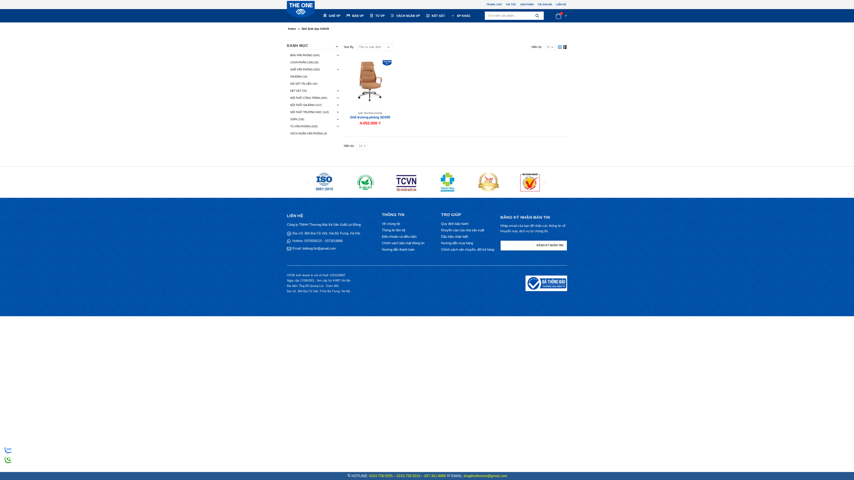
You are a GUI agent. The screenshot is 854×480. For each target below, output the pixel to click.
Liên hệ (561, 4)
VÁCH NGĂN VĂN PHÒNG (306, 133)
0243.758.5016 (408, 476)
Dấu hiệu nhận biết (454, 236)
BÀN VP (358, 16)
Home (292, 28)
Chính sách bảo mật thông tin (403, 243)
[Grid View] (560, 47)
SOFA (293, 119)
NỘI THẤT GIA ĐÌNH (302, 105)
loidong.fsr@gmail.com (319, 248)
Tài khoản (545, 4)
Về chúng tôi (391, 224)
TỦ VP (380, 16)
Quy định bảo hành (454, 224)
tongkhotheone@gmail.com (485, 476)
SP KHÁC (464, 16)
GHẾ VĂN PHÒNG (301, 69)
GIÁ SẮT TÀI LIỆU (301, 83)
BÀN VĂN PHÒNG (301, 55)
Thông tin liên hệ (393, 230)
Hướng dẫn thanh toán (398, 249)
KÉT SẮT (438, 16)
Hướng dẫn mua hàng (457, 243)
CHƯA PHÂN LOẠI (301, 62)
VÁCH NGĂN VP (408, 16)
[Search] (537, 16)
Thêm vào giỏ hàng (389, 63)
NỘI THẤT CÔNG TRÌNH (305, 98)
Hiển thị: (537, 47)
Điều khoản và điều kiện (399, 236)
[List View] (565, 47)
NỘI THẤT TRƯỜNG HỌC (306, 112)
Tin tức (511, 4)
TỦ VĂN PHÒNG (300, 126)
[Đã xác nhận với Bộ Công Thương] (546, 283)
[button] (309, 182)
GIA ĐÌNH (296, 76)
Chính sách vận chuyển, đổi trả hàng (467, 249)
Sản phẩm (527, 4)
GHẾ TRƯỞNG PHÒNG (370, 113)
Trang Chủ (494, 4)
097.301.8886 (435, 476)
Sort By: (349, 47)
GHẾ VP (334, 16)
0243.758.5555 (381, 476)
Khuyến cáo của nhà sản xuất (462, 230)
